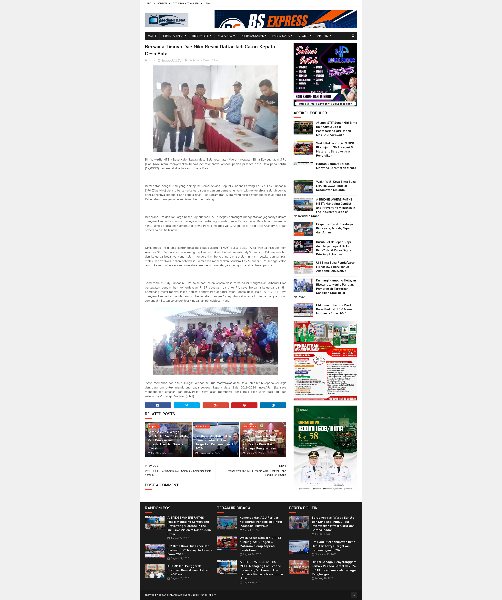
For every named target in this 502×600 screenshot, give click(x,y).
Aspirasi (153, 426)
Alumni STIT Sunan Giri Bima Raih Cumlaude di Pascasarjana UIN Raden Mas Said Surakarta (336, 129)
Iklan (208, 3)
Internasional (252, 36)
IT (181, 595)
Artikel (322, 36)
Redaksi (162, 3)
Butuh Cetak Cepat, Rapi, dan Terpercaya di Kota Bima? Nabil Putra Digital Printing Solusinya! (334, 248)
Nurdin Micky (208, 595)
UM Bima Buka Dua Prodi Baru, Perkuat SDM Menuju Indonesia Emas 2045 (335, 309)
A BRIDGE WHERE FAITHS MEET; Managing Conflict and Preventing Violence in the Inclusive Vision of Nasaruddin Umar (324, 208)
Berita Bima (195, 60)
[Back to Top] (354, 595)
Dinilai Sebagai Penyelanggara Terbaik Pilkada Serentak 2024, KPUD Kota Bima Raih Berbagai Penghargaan (259, 440)
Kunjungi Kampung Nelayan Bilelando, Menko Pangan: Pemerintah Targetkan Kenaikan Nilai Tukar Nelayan (325, 289)
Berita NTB (200, 36)
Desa (206, 60)
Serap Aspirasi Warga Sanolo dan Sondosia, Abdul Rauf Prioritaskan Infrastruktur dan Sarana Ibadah (168, 440)
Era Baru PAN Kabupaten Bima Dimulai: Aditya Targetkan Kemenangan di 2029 (215, 442)
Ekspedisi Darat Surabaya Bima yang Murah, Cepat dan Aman (334, 228)
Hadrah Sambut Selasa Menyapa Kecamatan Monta (336, 166)
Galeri (303, 36)
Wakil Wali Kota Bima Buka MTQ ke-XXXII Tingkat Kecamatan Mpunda (336, 186)
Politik (214, 60)
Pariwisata (281, 36)
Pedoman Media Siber (186, 3)
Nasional (225, 36)
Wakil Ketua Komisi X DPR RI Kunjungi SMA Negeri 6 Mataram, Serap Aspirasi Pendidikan (335, 149)
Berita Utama (173, 36)
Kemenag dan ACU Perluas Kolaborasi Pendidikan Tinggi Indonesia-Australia (261, 522)
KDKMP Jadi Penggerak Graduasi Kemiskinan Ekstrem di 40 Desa (188, 570)
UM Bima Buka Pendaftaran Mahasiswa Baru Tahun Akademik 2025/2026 (336, 267)
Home (148, 3)
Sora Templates (168, 595)
